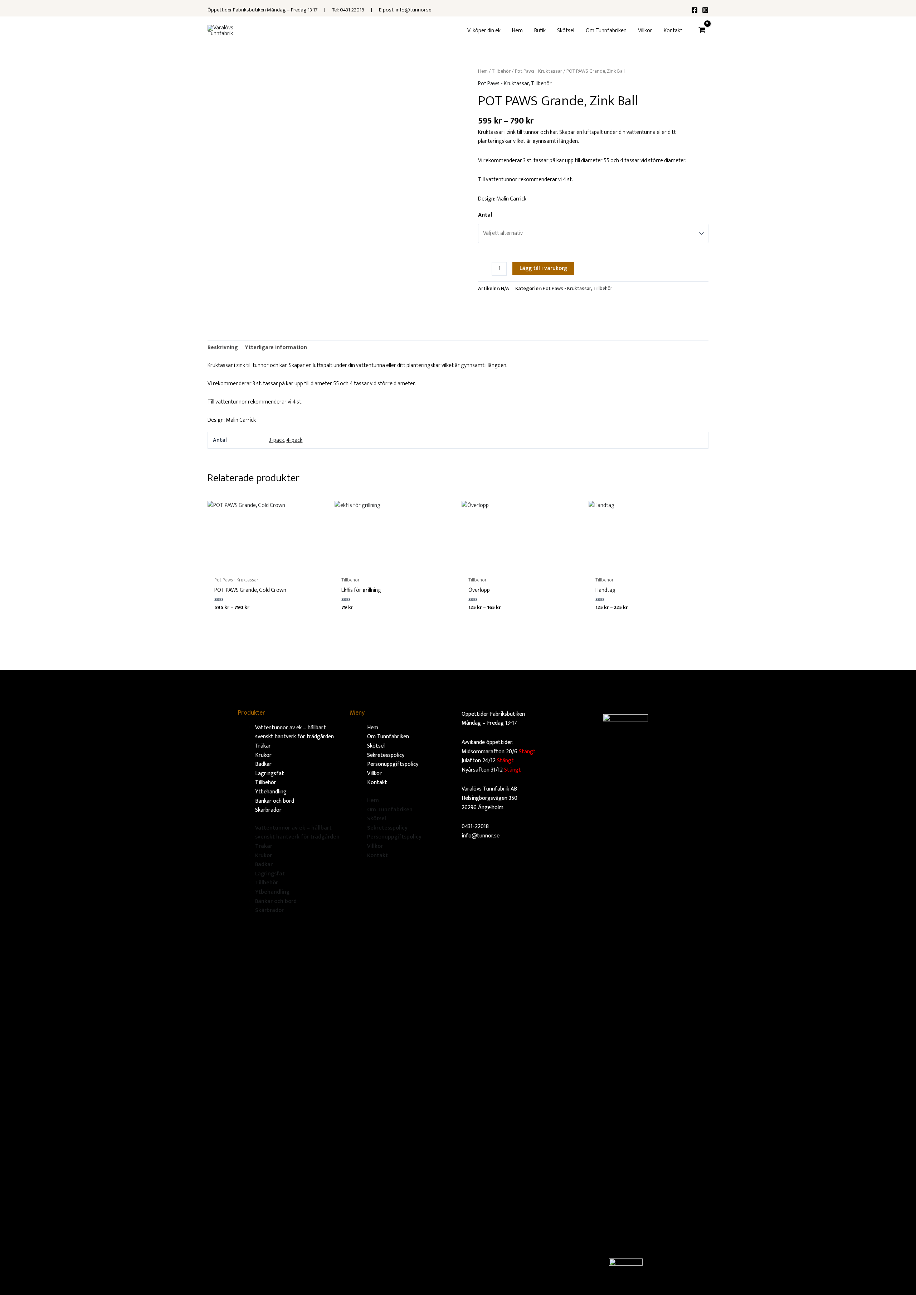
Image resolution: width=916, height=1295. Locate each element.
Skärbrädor (268, 810)
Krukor (263, 755)
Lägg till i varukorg (543, 268)
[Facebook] (694, 10)
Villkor (374, 773)
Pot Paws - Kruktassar (538, 71)
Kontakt (377, 782)
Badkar (263, 764)
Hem (483, 71)
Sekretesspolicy (385, 755)
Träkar (263, 746)
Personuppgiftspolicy (392, 764)
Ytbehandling (271, 792)
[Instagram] (705, 10)
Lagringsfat (269, 773)
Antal (485, 215)
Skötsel (376, 746)
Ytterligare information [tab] (276, 347)
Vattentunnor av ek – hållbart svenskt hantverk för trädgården (294, 732)
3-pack (276, 440)
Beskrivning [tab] (223, 347)
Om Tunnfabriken (388, 736)
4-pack (294, 440)
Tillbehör (501, 71)
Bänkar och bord (274, 801)
